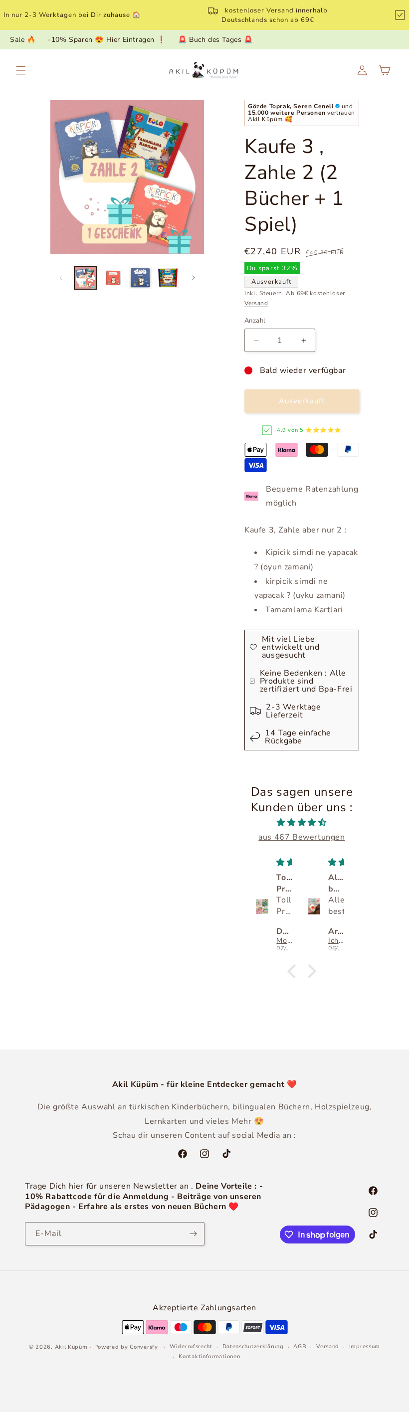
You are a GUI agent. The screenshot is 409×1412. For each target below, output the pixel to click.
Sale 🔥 (23, 39)
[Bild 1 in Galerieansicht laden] (85, 278)
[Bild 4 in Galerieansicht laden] (168, 278)
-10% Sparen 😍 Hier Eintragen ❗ (107, 39)
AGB (299, 1346)
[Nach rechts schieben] (193, 278)
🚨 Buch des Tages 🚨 (215, 39)
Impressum (364, 1346)
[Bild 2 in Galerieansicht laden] (113, 278)
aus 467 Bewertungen (301, 837)
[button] (21, 70)
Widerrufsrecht (191, 1346)
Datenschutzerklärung (253, 1346)
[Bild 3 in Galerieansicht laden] (140, 278)
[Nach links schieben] (61, 278)
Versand (256, 303)
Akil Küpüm (71, 1347)
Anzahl (254, 320)
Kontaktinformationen (209, 1356)
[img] (302, 822)
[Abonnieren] (193, 1233)
